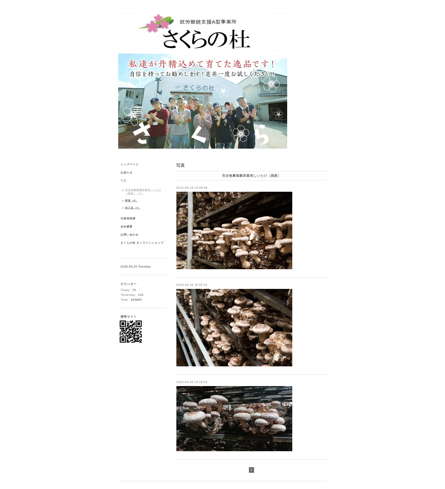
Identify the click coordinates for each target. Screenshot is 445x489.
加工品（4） (133, 207)
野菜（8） (131, 200)
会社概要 (127, 226)
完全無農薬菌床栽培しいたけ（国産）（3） (143, 192)
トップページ (130, 164)
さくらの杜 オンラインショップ (142, 242)
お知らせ (127, 172)
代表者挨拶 (128, 218)
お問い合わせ (130, 234)
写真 (124, 180)
